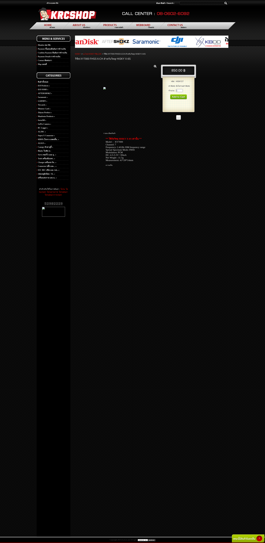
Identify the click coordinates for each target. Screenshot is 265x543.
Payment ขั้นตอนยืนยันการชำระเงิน (52, 49)
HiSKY (78, 54)
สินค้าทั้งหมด (43, 82)
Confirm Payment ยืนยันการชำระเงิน (52, 53)
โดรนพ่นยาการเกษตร (53, 195)
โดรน (63, 189)
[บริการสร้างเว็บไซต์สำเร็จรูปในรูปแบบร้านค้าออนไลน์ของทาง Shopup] (146, 540)
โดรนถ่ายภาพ (52, 192)
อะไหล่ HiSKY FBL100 (92, 54)
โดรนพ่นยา (63, 192)
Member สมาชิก (44, 45)
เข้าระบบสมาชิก (52, 3)
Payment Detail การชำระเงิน (49, 57)
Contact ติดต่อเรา (45, 60)
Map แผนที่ (42, 64)
